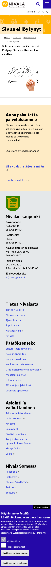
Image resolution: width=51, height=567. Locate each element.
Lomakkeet (12, 428)
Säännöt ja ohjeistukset (18, 385)
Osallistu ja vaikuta (16, 434)
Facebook (11, 471)
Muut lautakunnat (16, 374)
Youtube (10, 492)
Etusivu (7, 38)
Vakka (9, 453)
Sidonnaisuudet (14, 380)
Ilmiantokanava (14, 418)
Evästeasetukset (41, 507)
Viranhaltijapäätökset (17, 390)
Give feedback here (16, 179)
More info (41, 532)
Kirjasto (10, 335)
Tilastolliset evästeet (16, 546)
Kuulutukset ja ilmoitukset (20, 364)
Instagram (11, 476)
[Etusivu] (13, 4)
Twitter (10, 487)
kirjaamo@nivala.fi (16, 277)
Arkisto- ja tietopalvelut (19, 413)
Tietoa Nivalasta (15, 309)
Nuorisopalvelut (30, 38)
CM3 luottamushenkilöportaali (22, 369)
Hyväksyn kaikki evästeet (15, 563)
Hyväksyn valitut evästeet (15, 553)
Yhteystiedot (13, 448)
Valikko (47, 4)
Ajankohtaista (13, 320)
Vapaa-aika (17, 38)
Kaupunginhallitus (16, 353)
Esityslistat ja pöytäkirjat (19, 348)
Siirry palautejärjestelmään (25, 166)
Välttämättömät (13, 541)
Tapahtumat (12, 325)
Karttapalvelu (13, 330)
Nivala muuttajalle (16, 314)
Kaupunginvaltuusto (17, 359)
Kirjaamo (10, 423)
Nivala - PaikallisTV (16, 482)
